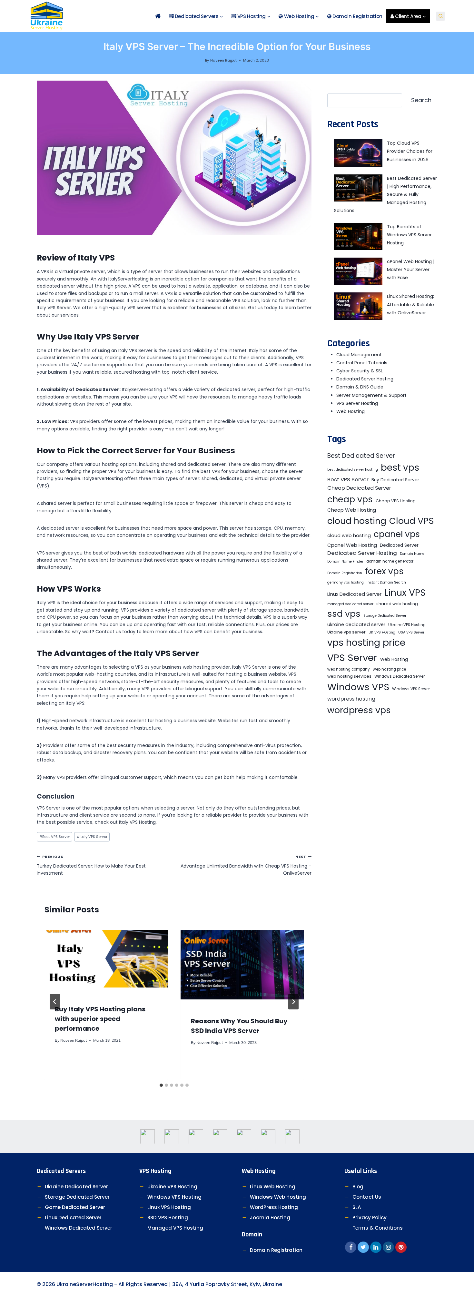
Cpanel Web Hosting (352, 545)
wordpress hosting (351, 699)
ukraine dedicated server (356, 624)
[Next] (293, 1001)
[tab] (161, 1085)
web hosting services (349, 676)
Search (421, 100)
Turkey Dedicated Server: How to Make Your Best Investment (91, 865)
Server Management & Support (371, 395)
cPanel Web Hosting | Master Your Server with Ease (410, 269)
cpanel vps (397, 534)
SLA (356, 1207)
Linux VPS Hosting (169, 1207)
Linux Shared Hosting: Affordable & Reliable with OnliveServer (410, 304)
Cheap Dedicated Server (359, 488)
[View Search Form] (440, 16)
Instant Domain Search (386, 582)
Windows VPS (358, 687)
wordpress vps (359, 710)
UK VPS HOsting (382, 632)
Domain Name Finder (345, 561)
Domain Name (412, 553)
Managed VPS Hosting (175, 1227)
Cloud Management (359, 354)
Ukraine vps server (346, 632)
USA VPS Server (411, 632)
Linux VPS (405, 592)
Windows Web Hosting (278, 1197)
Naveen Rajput (223, 60)
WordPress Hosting (274, 1207)
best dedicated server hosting (352, 469)
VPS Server (352, 657)
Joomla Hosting (270, 1217)
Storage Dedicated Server (384, 615)
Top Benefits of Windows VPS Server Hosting (409, 234)
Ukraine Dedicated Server (76, 1186)
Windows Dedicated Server (399, 676)
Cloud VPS (411, 521)
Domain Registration (356, 16)
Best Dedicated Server (361, 455)
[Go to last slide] (55, 1001)
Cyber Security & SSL (359, 371)
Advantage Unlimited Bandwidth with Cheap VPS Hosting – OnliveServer (246, 865)
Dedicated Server (399, 545)
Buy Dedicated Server (395, 480)
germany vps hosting (345, 582)
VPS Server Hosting (357, 403)
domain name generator (389, 561)
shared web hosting (397, 603)
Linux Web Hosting (272, 1186)
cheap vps (350, 499)
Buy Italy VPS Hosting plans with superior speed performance (100, 1019)
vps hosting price (366, 642)
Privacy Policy (369, 1217)
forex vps (384, 571)
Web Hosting (350, 411)
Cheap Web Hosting (351, 509)
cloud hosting (356, 521)
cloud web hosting (349, 535)
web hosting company (348, 669)
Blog (357, 1186)
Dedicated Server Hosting (364, 379)
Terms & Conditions (377, 1227)
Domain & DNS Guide (359, 387)
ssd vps (343, 614)
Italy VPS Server (92, 836)
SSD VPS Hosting (167, 1217)
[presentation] (106, 959)
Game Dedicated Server (75, 1207)
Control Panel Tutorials (361, 362)
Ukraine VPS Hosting (407, 624)
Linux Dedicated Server (354, 594)
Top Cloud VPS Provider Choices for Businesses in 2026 (409, 151)
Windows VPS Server (411, 689)
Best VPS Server (54, 836)
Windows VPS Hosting (174, 1197)
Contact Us (366, 1197)
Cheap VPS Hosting (396, 501)
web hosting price (389, 669)
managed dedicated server (350, 604)
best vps (400, 467)
